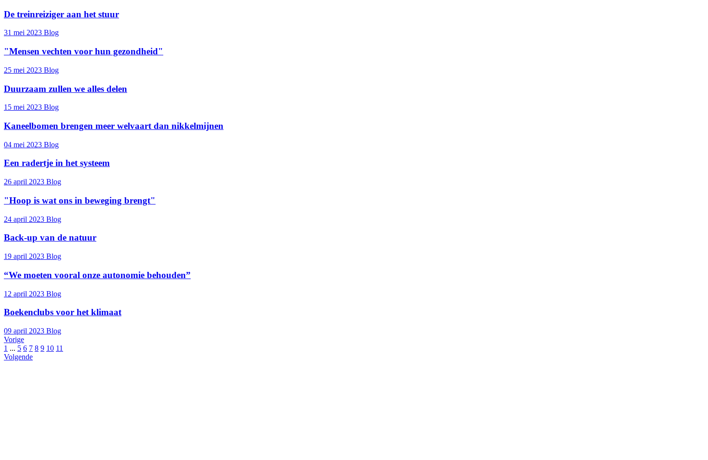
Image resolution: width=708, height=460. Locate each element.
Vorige (14, 339)
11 (59, 348)
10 (50, 348)
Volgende (18, 357)
